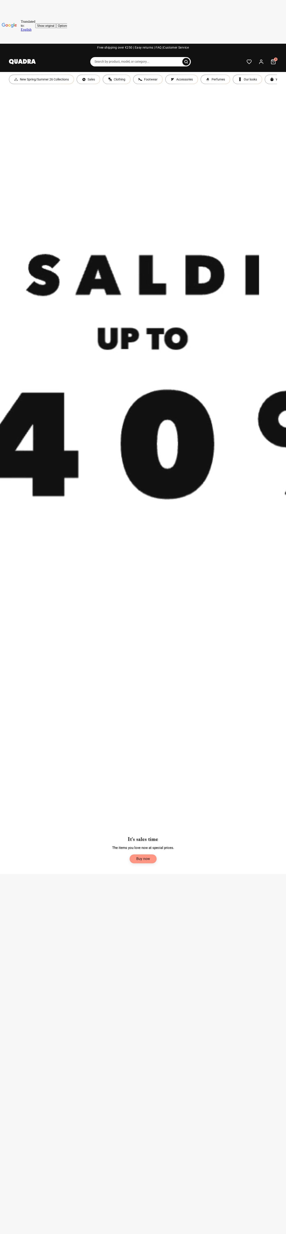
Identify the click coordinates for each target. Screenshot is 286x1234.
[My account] (261, 62)
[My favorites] (249, 62)
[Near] (186, 62)
